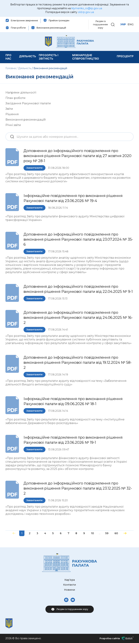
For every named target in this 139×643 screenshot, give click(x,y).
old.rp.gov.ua (86, 12)
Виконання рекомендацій (25, 119)
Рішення (12, 114)
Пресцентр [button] (125, 56)
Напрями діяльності (20, 92)
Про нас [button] (8, 57)
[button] (113, 24)
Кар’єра (69, 579)
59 (106, 533)
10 (92, 533)
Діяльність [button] (27, 56)
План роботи (15, 98)
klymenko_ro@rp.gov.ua (86, 8)
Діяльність (24, 68)
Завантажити (34, 167)
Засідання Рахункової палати (28, 103)
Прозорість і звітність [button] (48, 57)
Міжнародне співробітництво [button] (85, 57)
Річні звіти (13, 125)
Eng (131, 24)
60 (116, 533)
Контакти (69, 584)
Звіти (9, 108)
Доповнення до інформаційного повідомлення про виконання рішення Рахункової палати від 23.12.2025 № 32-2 (78, 488)
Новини (69, 589)
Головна (10, 68)
